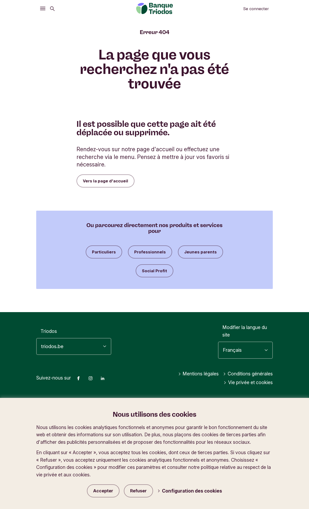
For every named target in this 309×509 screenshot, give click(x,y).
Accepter (103, 490)
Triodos (49, 331)
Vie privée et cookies (250, 382)
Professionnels (150, 252)
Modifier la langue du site (244, 331)
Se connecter (256, 8)
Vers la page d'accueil (105, 181)
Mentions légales (201, 374)
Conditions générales (250, 374)
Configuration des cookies (192, 491)
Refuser (138, 490)
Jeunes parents (200, 252)
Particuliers (104, 252)
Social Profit (154, 270)
